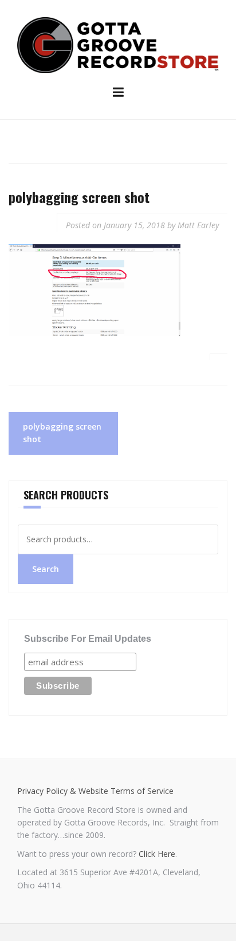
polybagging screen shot (62, 432)
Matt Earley (198, 225)
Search (45, 568)
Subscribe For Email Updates (87, 639)
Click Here (157, 853)
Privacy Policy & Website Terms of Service (95, 790)
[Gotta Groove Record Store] (118, 44)
